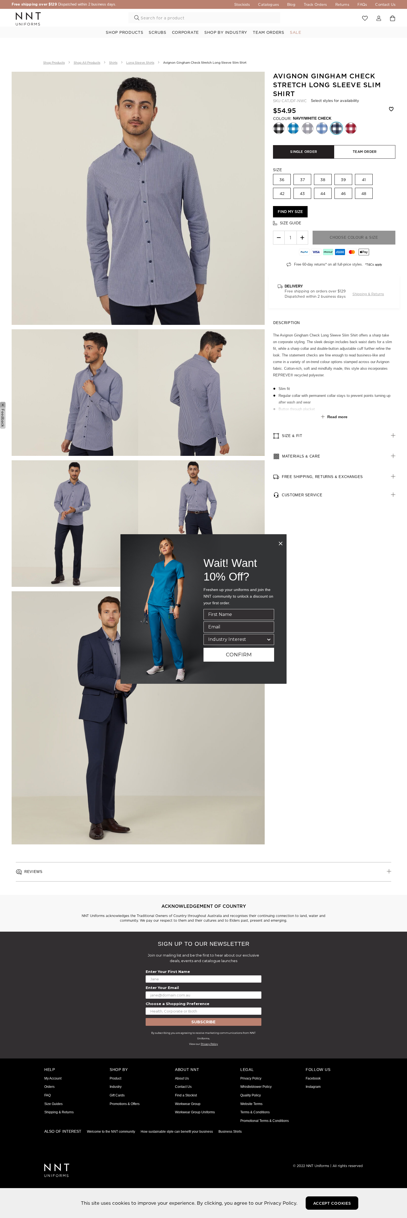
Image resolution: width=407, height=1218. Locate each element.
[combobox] (237, 639)
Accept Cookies (332, 1203)
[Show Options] (269, 639)
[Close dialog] (280, 543)
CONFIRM (239, 655)
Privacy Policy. (280, 1203)
